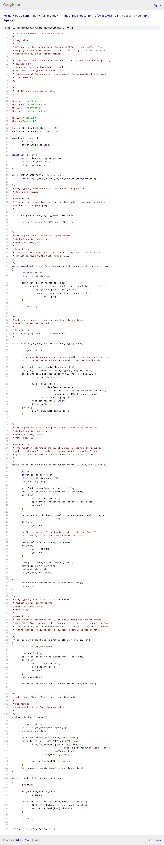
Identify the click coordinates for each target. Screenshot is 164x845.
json (158, 839)
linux (35, 15)
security (129, 15)
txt (150, 839)
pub (17, 15)
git (54, 15)
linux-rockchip (81, 15)
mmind (64, 15)
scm (26, 15)
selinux (142, 15)
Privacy (28, 839)
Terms (37, 839)
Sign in (157, 5)
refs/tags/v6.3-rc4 (106, 15)
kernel (8, 15)
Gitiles (19, 839)
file (69, 27)
